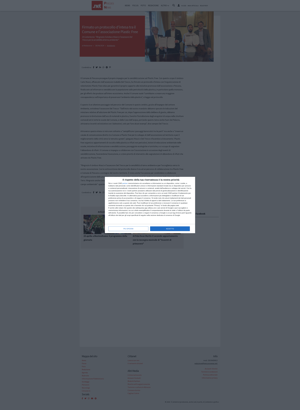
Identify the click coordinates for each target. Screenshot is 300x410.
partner (125, 183)
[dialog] (150, 205)
